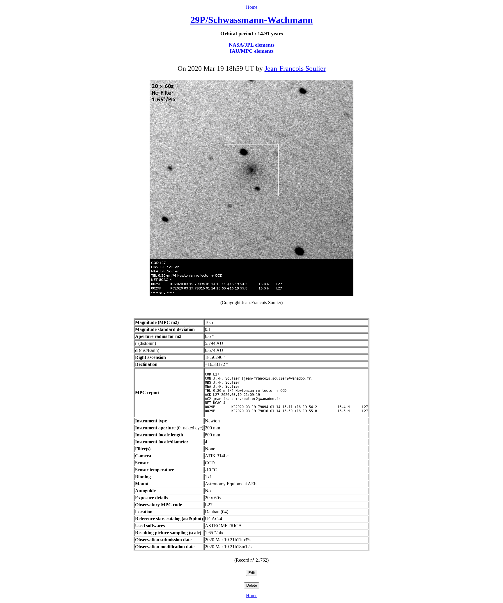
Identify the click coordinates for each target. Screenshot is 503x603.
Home (251, 7)
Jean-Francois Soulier (295, 68)
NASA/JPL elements (251, 45)
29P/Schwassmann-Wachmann (251, 20)
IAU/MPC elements (252, 51)
